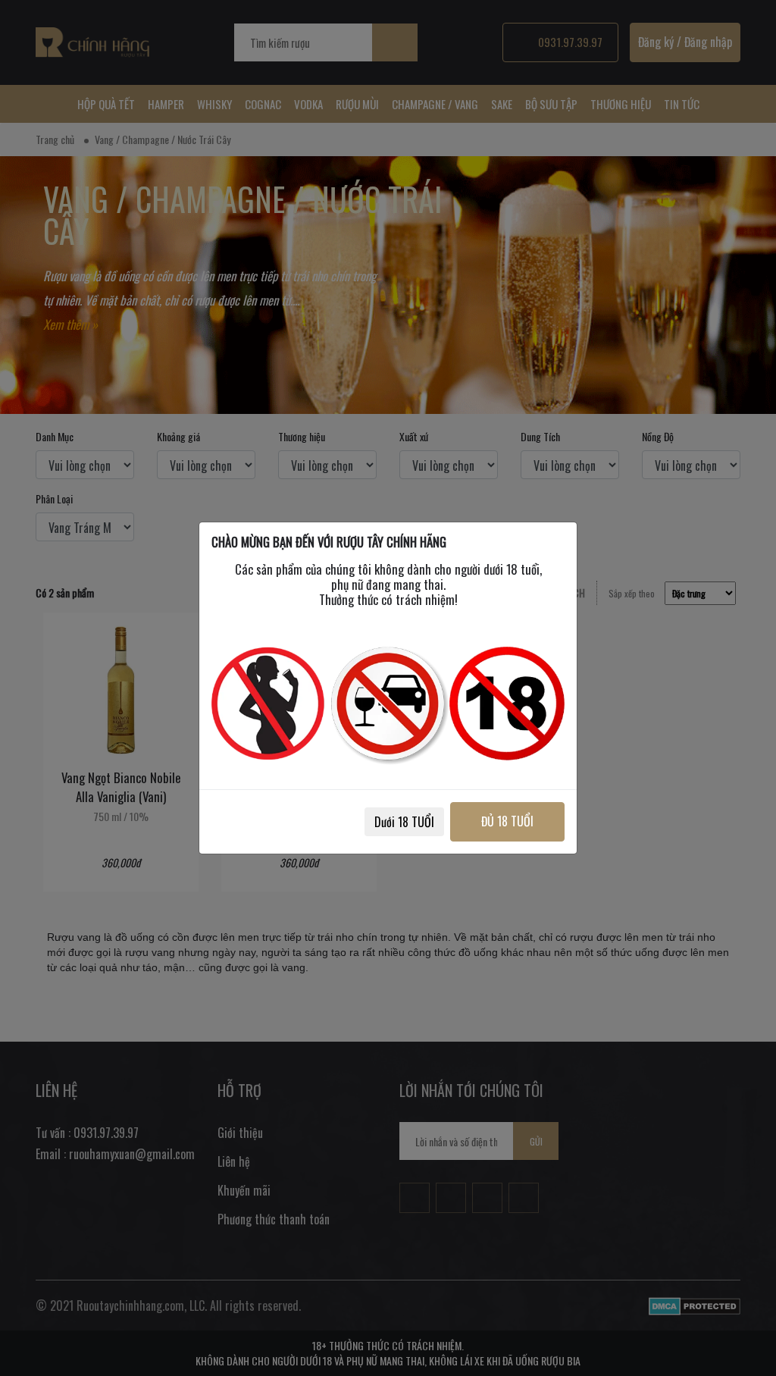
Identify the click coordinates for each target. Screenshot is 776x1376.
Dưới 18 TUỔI (404, 822)
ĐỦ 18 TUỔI (507, 821)
